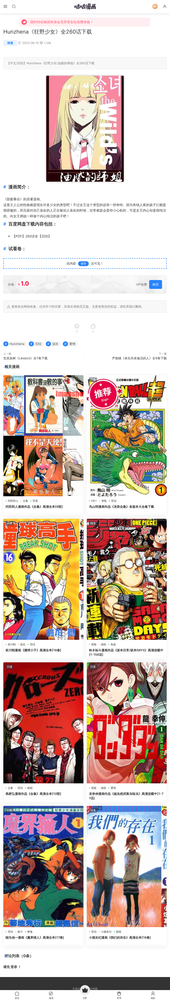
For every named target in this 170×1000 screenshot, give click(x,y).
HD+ (94, 500)
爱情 (72, 344)
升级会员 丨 (79, 988)
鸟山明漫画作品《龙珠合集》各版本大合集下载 (121, 506)
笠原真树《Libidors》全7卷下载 (25, 358)
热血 (113, 644)
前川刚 (12, 644)
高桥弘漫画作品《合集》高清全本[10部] (33, 793)
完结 (20, 63)
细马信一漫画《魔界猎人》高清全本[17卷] (35, 937)
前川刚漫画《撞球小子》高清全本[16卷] (33, 650)
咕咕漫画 (85, 6)
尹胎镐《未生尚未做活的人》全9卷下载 (139, 358)
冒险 (104, 500)
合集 (25, 500)
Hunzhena (34, 63)
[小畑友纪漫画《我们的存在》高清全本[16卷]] (127, 866)
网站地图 (92, 988)
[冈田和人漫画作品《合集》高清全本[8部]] (43, 435)
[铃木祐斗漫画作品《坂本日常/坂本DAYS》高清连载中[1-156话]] (127, 579)
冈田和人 (13, 500)
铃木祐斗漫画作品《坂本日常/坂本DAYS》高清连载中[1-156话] (126, 652)
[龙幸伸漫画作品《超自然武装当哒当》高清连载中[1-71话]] (127, 722)
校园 (30, 788)
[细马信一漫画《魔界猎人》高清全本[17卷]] (43, 866)
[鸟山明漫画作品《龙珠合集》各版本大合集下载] (127, 435)
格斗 (20, 931)
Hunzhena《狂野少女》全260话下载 (47, 31)
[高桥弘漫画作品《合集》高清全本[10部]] (43, 722)
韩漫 (10, 43)
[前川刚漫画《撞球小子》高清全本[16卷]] (43, 579)
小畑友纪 (106, 931)
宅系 (35, 500)
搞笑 (55, 344)
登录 (83, 263)
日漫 (9, 379)
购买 (156, 284)
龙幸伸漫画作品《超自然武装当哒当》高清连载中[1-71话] (126, 796)
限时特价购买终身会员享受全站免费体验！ (61, 22)
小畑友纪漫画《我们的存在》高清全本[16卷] (120, 937)
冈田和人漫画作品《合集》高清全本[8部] (34, 506)
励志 (22, 644)
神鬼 (30, 931)
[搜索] (14, 6)
